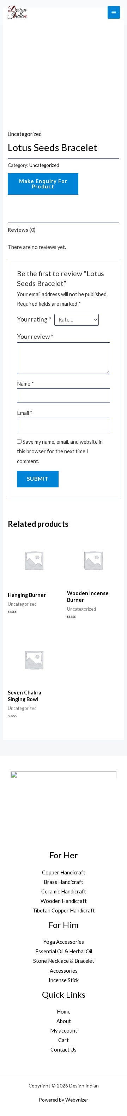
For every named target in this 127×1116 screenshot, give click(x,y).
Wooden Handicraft (64, 901)
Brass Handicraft (63, 882)
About (63, 1021)
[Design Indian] (17, 12)
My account (63, 1031)
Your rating (34, 319)
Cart (63, 1040)
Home (64, 1012)
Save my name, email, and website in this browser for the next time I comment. (60, 451)
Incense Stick (64, 980)
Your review (35, 336)
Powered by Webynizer (63, 1100)
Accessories (64, 971)
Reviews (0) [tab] (22, 230)
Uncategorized (25, 134)
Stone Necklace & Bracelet (63, 961)
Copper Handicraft (63, 872)
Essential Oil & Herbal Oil (63, 951)
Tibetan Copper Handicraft (63, 911)
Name (25, 384)
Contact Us (63, 1050)
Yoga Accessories (63, 942)
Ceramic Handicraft (63, 891)
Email (24, 413)
